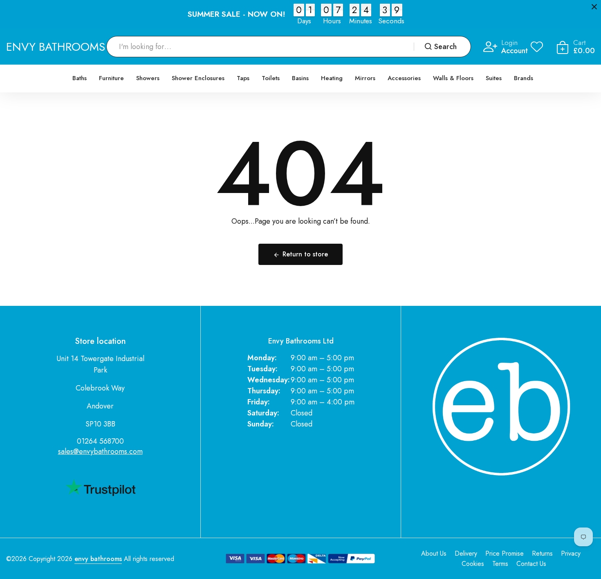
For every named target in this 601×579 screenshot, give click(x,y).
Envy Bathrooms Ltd (301, 341)
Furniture (111, 78)
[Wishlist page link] (537, 46)
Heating (332, 78)
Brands (523, 78)
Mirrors (365, 78)
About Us (433, 553)
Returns (542, 553)
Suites (494, 78)
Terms (500, 563)
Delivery (466, 553)
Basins (300, 78)
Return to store (305, 254)
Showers (147, 78)
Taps (243, 78)
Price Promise (504, 553)
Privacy (571, 553)
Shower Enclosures (198, 78)
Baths (79, 78)
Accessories (404, 78)
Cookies (473, 563)
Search (445, 46)
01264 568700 (100, 441)
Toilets (271, 78)
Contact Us (531, 563)
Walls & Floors (453, 78)
